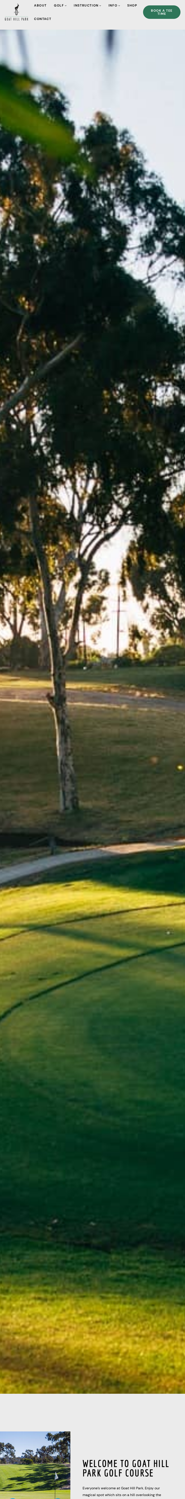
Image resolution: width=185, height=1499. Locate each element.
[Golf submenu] (66, 5)
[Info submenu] (119, 5)
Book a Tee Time (162, 12)
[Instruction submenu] (100, 5)
